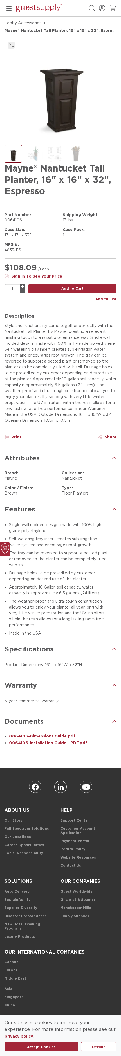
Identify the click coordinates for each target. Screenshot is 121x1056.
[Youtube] (86, 787)
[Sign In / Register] (102, 8)
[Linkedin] (60, 787)
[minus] (22, 291)
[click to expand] (11, 45)
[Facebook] (35, 787)
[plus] (22, 286)
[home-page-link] (39, 8)
